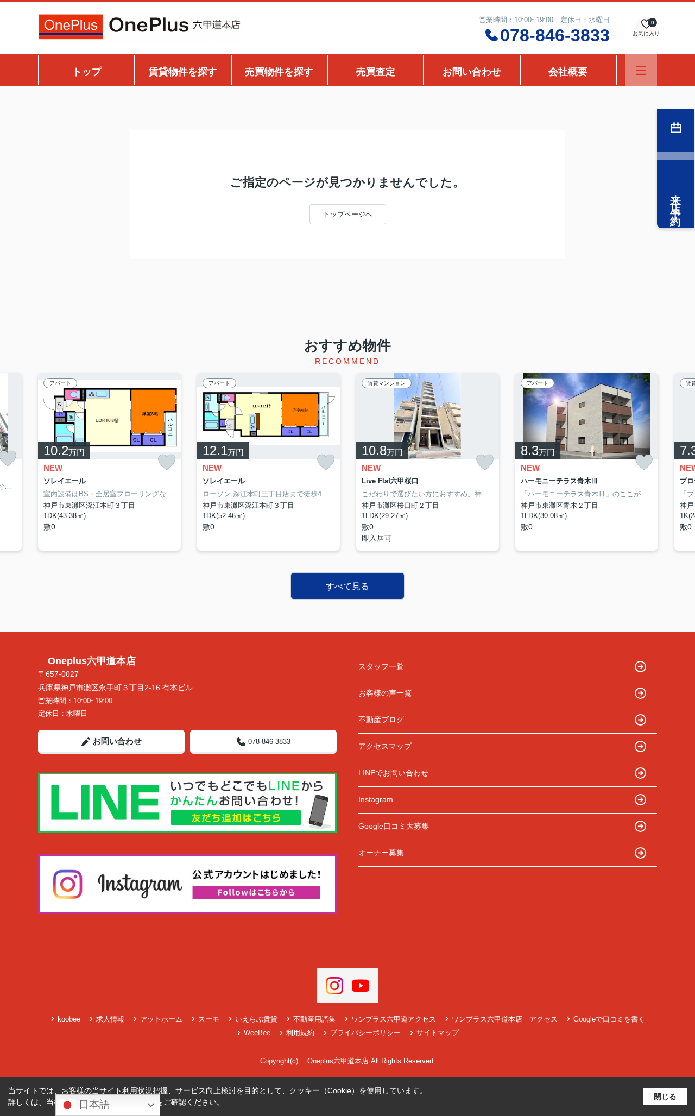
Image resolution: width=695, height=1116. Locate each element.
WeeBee (257, 1033)
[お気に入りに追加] (166, 462)
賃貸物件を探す (183, 71)
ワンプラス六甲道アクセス (393, 1019)
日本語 (93, 1104)
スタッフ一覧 (381, 666)
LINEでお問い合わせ (393, 772)
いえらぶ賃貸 (256, 1019)
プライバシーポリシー (365, 1033)
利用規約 (300, 1033)
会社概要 (567, 71)
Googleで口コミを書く (609, 1019)
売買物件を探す (279, 71)
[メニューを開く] (641, 70)
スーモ (208, 1019)
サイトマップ (437, 1033)
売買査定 (375, 71)
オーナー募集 (381, 852)
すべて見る (347, 586)
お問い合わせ (472, 71)
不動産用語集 (314, 1019)
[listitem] (109, 462)
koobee (69, 1019)
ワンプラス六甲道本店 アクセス (505, 1019)
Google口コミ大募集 (393, 826)
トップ (87, 71)
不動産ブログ (381, 719)
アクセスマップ (385, 746)
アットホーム (161, 1019)
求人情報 (110, 1019)
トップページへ (347, 214)
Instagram (375, 799)
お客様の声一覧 (385, 693)
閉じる (665, 1096)
